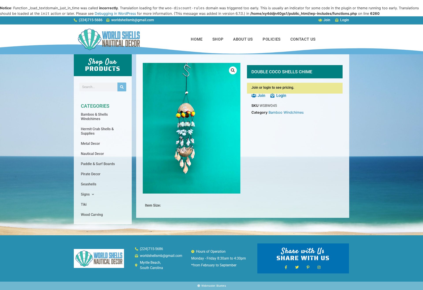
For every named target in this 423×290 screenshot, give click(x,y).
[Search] (121, 87)
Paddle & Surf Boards (98, 164)
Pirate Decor (90, 174)
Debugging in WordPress (115, 13)
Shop (217, 39)
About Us (243, 39)
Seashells (88, 184)
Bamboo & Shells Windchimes (94, 116)
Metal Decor (90, 143)
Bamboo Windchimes (286, 112)
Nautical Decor (92, 154)
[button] (233, 70)
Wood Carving (92, 215)
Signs (85, 194)
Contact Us (303, 39)
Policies (272, 39)
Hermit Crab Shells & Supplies (97, 131)
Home (196, 39)
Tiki (84, 204)
